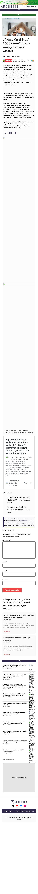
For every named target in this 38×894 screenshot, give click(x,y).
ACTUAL (19, 15)
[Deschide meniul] (19, 10)
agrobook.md (23, 520)
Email (4, 571)
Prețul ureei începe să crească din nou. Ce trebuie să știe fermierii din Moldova (14, 694)
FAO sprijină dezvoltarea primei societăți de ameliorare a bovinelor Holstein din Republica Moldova (14, 676)
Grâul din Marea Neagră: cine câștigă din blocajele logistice (14, 750)
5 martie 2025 (7, 619)
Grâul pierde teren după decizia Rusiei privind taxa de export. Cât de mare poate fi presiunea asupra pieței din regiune (14, 686)
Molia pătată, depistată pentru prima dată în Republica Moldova (14, 732)
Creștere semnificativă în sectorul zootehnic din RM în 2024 (18, 509)
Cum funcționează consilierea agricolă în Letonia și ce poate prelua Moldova (14, 722)
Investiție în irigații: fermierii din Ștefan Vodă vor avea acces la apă (18, 500)
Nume (4, 562)
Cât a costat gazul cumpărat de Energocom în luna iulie (15, 704)
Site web (4, 580)
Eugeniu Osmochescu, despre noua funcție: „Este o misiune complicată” (14, 713)
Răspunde (6, 632)
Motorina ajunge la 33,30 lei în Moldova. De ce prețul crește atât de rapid (15, 741)
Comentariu (6, 540)
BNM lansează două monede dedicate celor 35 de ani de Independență (14, 666)
